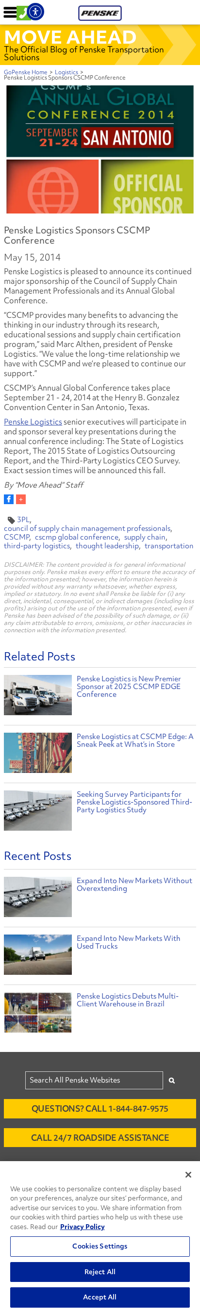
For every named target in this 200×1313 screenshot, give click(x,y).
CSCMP (16, 537)
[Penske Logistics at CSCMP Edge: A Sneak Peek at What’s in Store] (38, 754)
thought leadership (107, 545)
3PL (23, 519)
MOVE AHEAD (70, 36)
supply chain (145, 537)
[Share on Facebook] (9, 499)
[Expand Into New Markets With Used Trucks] (38, 957)
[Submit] (172, 1080)
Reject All (100, 1271)
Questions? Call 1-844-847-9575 (100, 1108)
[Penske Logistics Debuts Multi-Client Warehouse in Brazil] (38, 1014)
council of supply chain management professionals (87, 528)
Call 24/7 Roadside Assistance (100, 1137)
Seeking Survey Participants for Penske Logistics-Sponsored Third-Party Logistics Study (134, 802)
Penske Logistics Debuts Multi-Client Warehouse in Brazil (128, 1000)
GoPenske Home (26, 72)
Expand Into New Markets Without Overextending (134, 884)
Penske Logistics (33, 421)
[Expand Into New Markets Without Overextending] (38, 899)
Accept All (100, 1297)
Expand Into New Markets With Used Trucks (129, 942)
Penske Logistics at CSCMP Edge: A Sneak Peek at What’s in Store (135, 740)
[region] (100, 1237)
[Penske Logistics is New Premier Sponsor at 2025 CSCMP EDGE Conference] (38, 696)
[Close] (188, 1174)
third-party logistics (37, 545)
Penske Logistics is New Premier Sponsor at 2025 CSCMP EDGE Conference (129, 686)
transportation (169, 545)
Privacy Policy (82, 1226)
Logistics (66, 72)
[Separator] (21, 499)
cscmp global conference (76, 537)
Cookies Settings (99, 1246)
